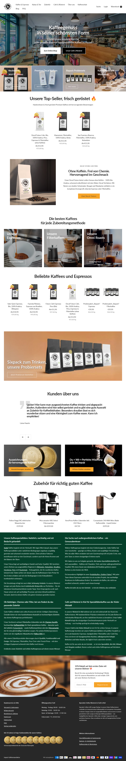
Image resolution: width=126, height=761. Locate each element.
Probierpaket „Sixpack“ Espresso (91, 305)
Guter (6, 548)
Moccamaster (54, 628)
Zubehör (47, 5)
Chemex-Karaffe (51, 622)
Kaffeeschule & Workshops (88, 744)
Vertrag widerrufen (10, 726)
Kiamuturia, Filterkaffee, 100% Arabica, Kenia (63, 136)
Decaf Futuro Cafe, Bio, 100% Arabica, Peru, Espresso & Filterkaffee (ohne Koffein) (40, 139)
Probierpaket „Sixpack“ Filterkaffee (111, 305)
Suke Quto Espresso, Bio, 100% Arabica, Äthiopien (15, 306)
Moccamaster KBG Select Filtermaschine (48, 521)
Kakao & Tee (36, 5)
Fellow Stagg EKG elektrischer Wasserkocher (20, 521)
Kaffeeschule (82, 5)
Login (106, 7)
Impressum (7, 717)
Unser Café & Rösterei (74, 51)
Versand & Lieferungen (11, 707)
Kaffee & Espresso (22, 5)
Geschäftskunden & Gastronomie (90, 738)
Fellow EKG (38, 634)
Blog (17, 9)
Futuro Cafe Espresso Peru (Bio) (53, 305)
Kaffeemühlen (19, 625)
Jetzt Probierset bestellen (22, 375)
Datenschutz (8, 720)
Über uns (71, 5)
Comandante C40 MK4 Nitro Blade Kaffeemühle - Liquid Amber (106, 521)
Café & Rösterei (59, 5)
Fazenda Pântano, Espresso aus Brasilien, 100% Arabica (34, 306)
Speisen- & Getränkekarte (87, 741)
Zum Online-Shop (50, 51)
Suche (98, 7)
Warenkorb (116, 7)
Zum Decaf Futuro (89, 196)
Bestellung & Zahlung (11, 713)
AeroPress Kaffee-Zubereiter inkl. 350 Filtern (77, 521)
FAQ (24, 9)
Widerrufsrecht (9, 710)
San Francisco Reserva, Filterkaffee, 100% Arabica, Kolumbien (86, 137)
